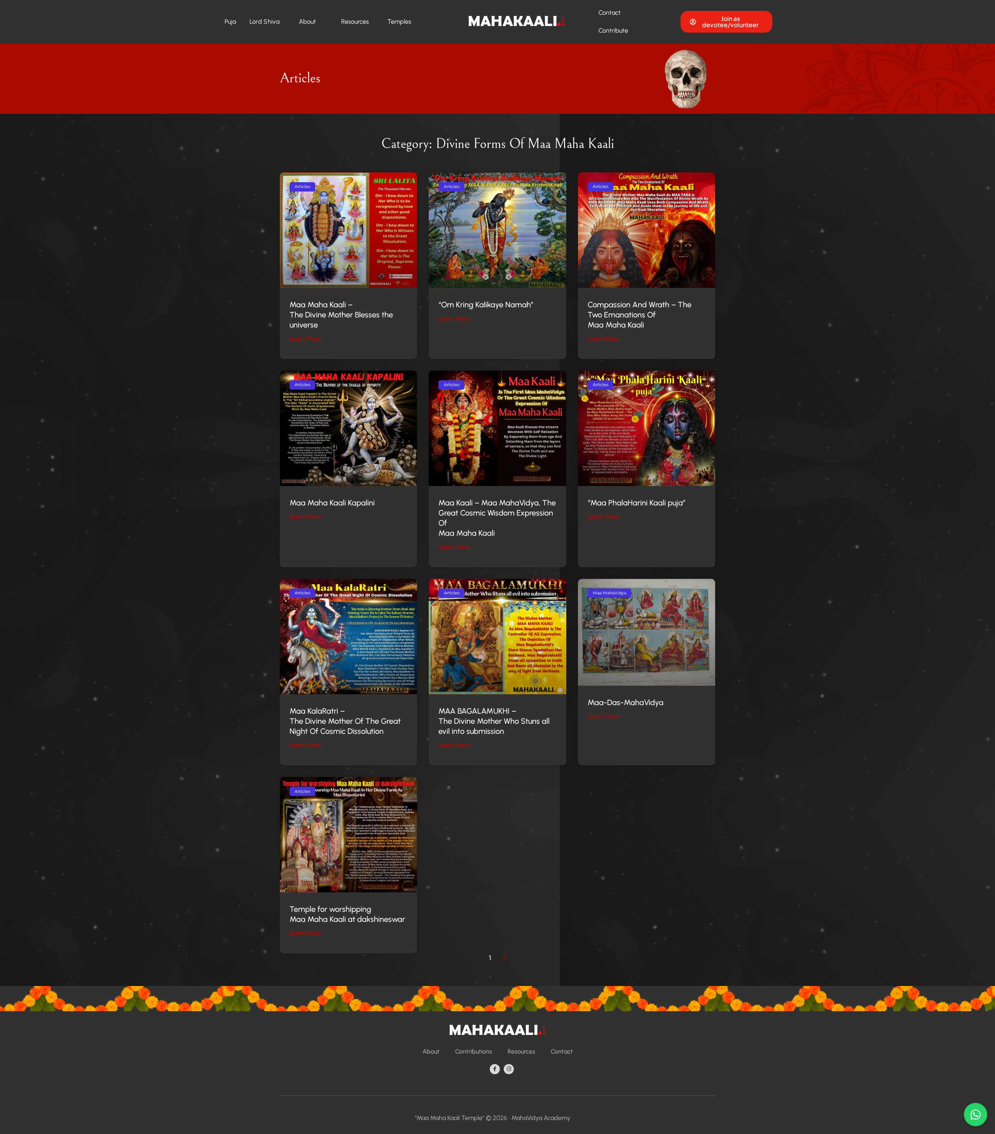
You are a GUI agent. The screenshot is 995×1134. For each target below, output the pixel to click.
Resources (355, 21)
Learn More (305, 338)
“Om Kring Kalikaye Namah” (486, 304)
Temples (399, 21)
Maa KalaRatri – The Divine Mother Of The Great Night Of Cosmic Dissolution (345, 721)
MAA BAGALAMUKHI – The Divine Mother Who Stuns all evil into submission (494, 721)
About (307, 21)
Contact (610, 12)
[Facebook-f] (495, 1069)
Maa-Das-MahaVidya (625, 702)
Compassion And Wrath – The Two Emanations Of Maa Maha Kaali (639, 314)
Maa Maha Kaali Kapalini (332, 502)
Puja (230, 21)
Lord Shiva (264, 21)
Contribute (613, 30)
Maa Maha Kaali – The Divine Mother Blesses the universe (341, 314)
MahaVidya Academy (540, 1118)
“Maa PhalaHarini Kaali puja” (637, 502)
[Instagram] (509, 1069)
